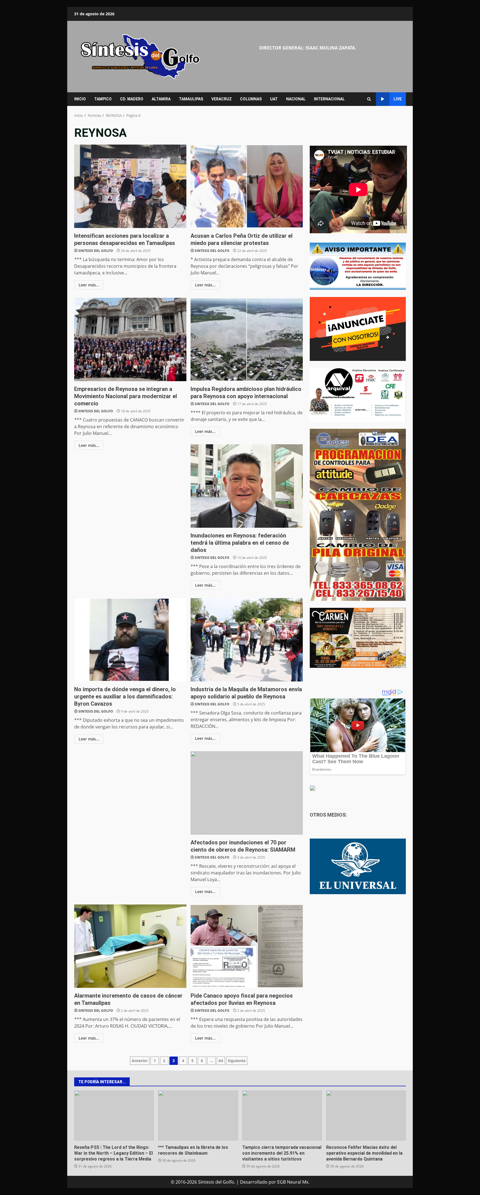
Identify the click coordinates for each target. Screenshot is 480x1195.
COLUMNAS (251, 99)
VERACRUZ (221, 99)
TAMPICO (103, 99)
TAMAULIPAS (191, 99)
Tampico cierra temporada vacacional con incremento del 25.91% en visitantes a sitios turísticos (282, 1115)
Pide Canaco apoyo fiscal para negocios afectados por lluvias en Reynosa (247, 946)
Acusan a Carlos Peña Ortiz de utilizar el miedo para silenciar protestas (247, 186)
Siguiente (237, 1060)
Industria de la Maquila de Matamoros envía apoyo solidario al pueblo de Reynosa (247, 639)
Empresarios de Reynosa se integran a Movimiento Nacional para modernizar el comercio (130, 339)
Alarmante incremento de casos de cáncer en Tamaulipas (130, 946)
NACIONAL (296, 99)
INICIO (80, 99)
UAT (274, 99)
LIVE (398, 99)
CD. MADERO (131, 99)
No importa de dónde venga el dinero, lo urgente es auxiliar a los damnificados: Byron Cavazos (130, 639)
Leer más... (89, 284)
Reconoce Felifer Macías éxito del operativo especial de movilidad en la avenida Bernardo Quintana (366, 1115)
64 (221, 1060)
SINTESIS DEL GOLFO (95, 250)
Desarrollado (254, 1182)
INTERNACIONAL (329, 99)
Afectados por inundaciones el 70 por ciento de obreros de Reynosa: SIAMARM (247, 793)
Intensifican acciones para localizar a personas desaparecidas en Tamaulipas (130, 186)
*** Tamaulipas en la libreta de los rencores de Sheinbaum (198, 1115)
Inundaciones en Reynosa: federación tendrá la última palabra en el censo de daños (247, 486)
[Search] (369, 99)
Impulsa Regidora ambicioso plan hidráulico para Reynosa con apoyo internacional (247, 339)
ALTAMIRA (161, 99)
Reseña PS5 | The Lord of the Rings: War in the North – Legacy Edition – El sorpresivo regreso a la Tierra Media (114, 1115)
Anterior (140, 1060)
